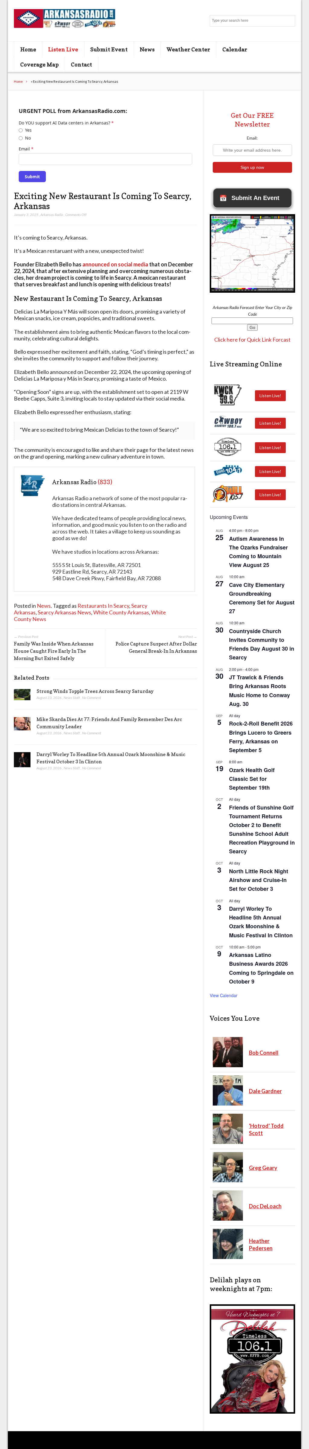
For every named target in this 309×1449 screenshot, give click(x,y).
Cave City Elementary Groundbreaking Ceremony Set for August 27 (262, 598)
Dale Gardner (265, 1091)
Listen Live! (270, 395)
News (147, 49)
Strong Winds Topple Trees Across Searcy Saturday (95, 691)
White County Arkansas (121, 612)
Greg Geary (263, 1167)
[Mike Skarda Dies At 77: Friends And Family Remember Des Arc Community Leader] (22, 725)
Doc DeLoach (265, 1206)
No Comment (91, 697)
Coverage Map (39, 64)
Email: (252, 137)
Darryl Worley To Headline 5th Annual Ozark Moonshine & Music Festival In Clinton (261, 922)
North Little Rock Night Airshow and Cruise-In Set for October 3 (258, 880)
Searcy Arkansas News (64, 612)
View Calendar (223, 995)
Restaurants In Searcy (103, 605)
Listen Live (63, 49)
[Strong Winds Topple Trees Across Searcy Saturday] (22, 696)
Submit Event (109, 49)
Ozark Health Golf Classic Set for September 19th (252, 778)
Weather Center (188, 49)
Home (28, 49)
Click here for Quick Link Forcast (252, 339)
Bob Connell (264, 1052)
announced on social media (115, 264)
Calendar (234, 49)
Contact (81, 64)
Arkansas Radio (51, 214)
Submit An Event (249, 198)
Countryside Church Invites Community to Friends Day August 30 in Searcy (261, 644)
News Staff (72, 697)
